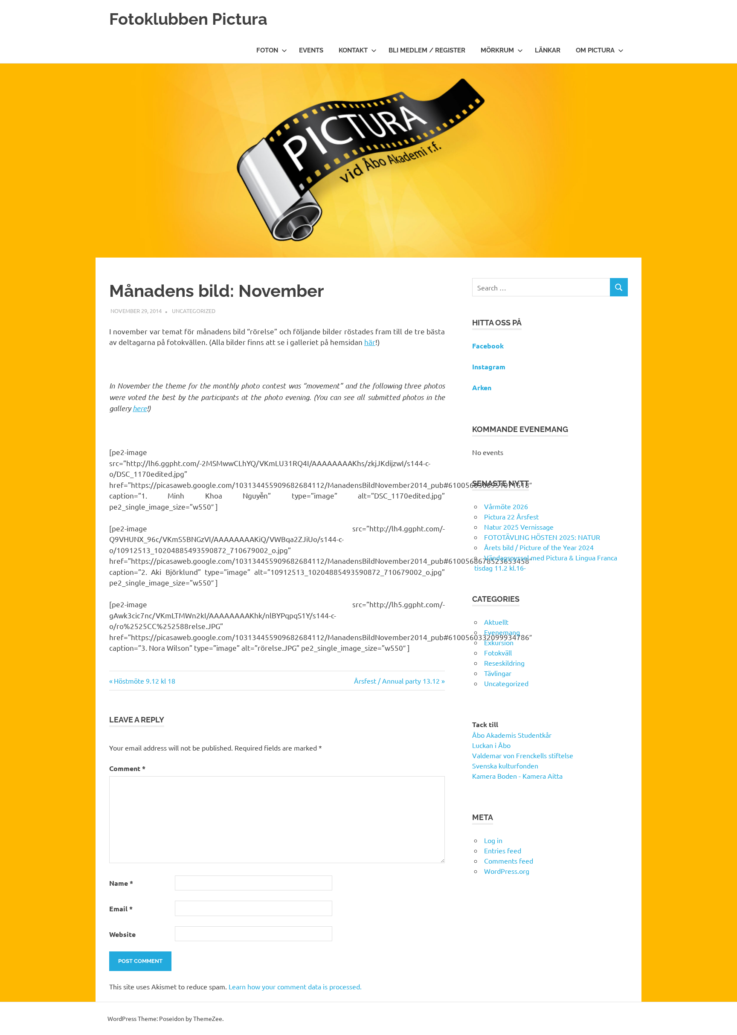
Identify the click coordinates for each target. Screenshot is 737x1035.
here (140, 408)
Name (121, 882)
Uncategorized (193, 310)
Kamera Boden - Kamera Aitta (517, 775)
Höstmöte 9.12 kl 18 (144, 680)
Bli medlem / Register (427, 50)
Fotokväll (498, 652)
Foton (267, 50)
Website (122, 934)
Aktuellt (496, 622)
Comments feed (508, 860)
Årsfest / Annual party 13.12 (397, 680)
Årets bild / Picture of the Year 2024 (539, 547)
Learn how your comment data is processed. (295, 986)
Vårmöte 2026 (506, 506)
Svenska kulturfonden (505, 765)
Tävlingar (497, 673)
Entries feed (502, 850)
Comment (127, 768)
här (369, 341)
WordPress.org (506, 871)
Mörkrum (497, 50)
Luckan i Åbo (491, 745)
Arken (481, 387)
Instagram (488, 366)
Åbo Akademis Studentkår (511, 735)
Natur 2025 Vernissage (519, 526)
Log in (493, 840)
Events (311, 50)
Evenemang (502, 632)
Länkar (547, 50)
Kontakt (353, 50)
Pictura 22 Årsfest (511, 516)
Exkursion (499, 642)
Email (121, 908)
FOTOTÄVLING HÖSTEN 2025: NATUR (542, 537)
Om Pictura (595, 50)
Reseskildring (504, 662)
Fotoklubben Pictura (188, 19)
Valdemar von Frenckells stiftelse (522, 755)
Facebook (488, 345)
